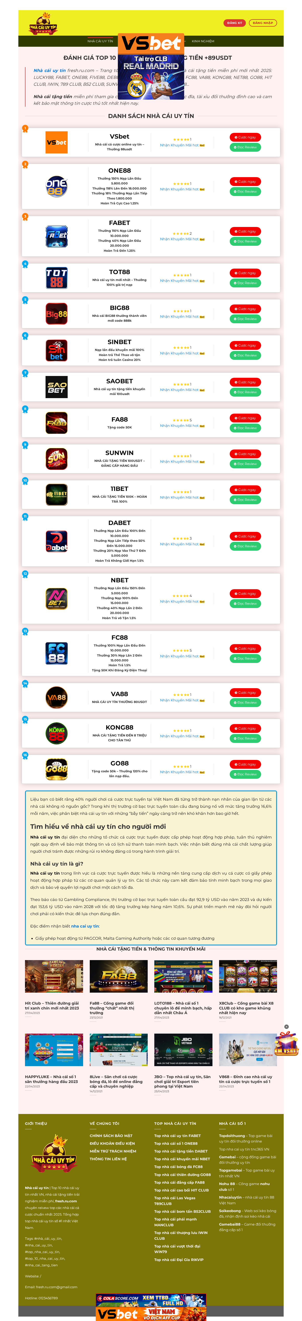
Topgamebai (230, 1170)
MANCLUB (164, 1225)
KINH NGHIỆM (203, 41)
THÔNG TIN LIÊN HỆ (108, 1159)
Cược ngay (247, 137)
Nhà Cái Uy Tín (100, 41)
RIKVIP (197, 1260)
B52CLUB (202, 1211)
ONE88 (191, 1143)
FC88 (198, 1167)
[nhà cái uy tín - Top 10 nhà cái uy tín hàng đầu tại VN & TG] (64, 23)
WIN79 (160, 1252)
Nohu (224, 1184)
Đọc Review (247, 147)
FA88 (200, 1182)
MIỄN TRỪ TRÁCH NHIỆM (113, 1151)
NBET (205, 1159)
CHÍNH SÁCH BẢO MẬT (111, 1136)
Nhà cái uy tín (49, 70)
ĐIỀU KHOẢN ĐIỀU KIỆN (112, 1143)
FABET (195, 1136)
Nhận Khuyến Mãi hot (180, 145)
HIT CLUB (200, 1190)
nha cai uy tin (238, 1149)
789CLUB (163, 1204)
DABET (201, 1151)
